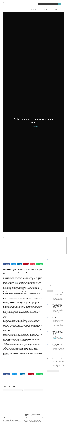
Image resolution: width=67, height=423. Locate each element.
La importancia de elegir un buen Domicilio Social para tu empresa (58, 359)
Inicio (7, 9)
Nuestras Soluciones (35, 9)
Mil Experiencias (58, 9)
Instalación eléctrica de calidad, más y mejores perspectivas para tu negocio (57, 306)
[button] (6, 264)
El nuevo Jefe (24, 9)
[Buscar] (59, 4)
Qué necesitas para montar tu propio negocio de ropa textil (58, 332)
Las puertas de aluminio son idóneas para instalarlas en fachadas (32, 415)
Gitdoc (15, 282)
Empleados (15, 9)
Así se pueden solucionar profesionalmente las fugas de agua (58, 292)
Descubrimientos (47, 9)
